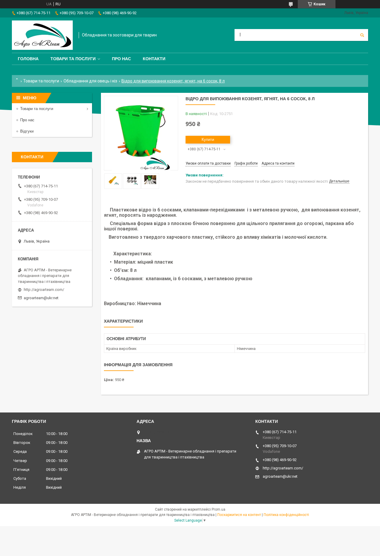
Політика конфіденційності (286, 515)
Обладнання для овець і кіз (90, 81)
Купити (208, 139)
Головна (28, 58)
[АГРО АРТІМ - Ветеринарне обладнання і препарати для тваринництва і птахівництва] (42, 35)
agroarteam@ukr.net (41, 298)
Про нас (121, 58)
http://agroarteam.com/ (44, 289)
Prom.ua (218, 509)
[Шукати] (362, 35)
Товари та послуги (73, 58)
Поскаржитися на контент (239, 515)
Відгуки (27, 131)
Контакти (154, 58)
